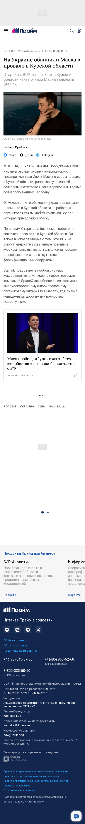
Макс (12, 155)
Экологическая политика (18, 790)
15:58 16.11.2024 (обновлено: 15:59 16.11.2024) (33, 51)
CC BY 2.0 (9, 138)
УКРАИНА (27, 406)
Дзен (29, 155)
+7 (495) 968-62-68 (59, 661)
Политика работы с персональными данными (31, 776)
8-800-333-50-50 (16, 673)
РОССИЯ (9, 406)
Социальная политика (17, 785)
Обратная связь (15, 645)
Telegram (47, 155)
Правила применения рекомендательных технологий (35, 780)
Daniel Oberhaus (26, 138)
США (41, 406)
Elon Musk (44, 138)
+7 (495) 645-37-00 (17, 659)
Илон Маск (57, 406)
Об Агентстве (13, 640)
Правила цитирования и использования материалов (35, 771)
